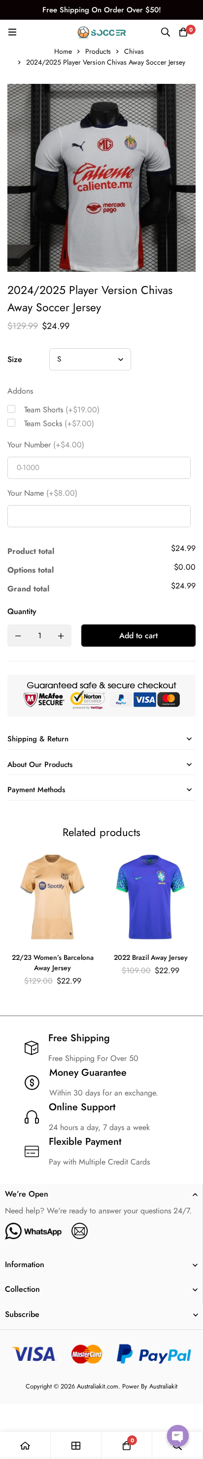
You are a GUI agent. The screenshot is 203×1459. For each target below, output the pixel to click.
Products (98, 51)
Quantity (21, 611)
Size (14, 359)
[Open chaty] (178, 1436)
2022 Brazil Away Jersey (151, 957)
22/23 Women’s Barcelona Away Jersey (53, 962)
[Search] (165, 32)
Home (63, 51)
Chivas (134, 51)
